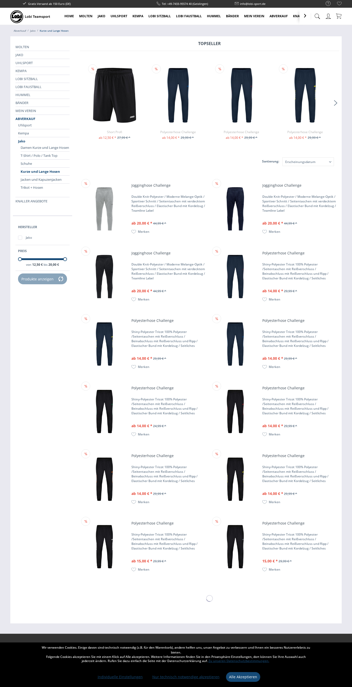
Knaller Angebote (31, 201)
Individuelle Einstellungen (120, 676)
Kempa (21, 70)
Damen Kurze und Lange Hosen (45, 147)
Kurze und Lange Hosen (40, 171)
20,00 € (53, 264)
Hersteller (27, 227)
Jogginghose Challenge (151, 185)
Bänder (21, 102)
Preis (22, 251)
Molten (22, 47)
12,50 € (38, 264)
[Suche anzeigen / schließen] (317, 15)
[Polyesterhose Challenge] (178, 95)
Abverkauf (25, 118)
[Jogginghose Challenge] (104, 209)
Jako (19, 55)
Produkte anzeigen (37, 279)
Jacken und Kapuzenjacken (41, 179)
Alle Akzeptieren (243, 676)
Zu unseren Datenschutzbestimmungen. (238, 661)
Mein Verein (25, 110)
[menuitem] (326, 4)
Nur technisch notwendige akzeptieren (186, 676)
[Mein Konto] (329, 15)
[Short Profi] (114, 95)
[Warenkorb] (339, 16)
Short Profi (114, 132)
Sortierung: (270, 161)
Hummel (22, 94)
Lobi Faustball (28, 86)
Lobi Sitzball (26, 78)
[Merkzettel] (339, 4)
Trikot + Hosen (32, 187)
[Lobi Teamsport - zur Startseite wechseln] (30, 16)
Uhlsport (24, 63)
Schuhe (26, 163)
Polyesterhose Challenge (178, 132)
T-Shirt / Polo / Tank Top (39, 155)
